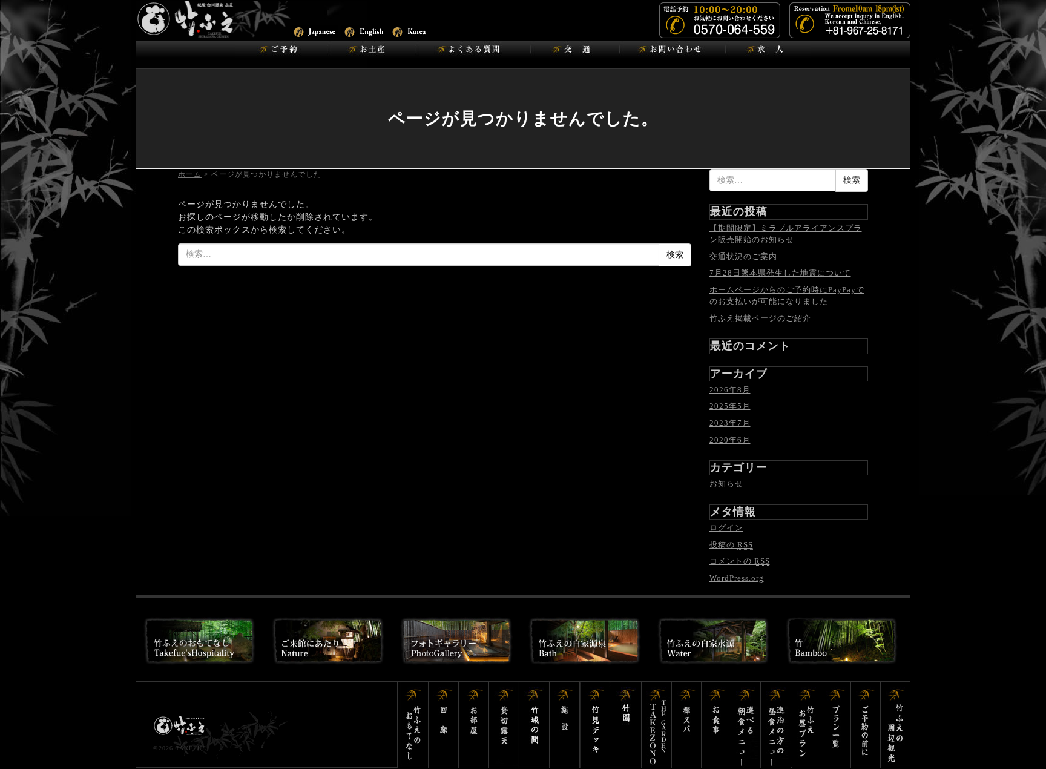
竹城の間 (534, 725)
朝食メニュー (746, 725)
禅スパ (687, 725)
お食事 (716, 725)
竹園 (626, 725)
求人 (768, 49)
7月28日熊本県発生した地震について (780, 272)
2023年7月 (730, 422)
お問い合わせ (672, 49)
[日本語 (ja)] (314, 30)
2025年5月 (730, 406)
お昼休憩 (806, 725)
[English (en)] (365, 30)
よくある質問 (472, 49)
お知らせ (726, 483)
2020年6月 (730, 439)
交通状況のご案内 (743, 256)
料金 (866, 725)
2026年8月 (730, 389)
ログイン (726, 527)
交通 (574, 49)
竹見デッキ (595, 725)
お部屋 (474, 725)
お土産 (371, 49)
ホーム (190, 174)
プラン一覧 (836, 725)
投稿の (731, 544)
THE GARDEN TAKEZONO (657, 725)
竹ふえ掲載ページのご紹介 (760, 318)
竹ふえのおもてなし (413, 725)
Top (1017, 740)
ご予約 (281, 49)
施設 (565, 725)
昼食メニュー (776, 725)
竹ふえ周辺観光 (895, 725)
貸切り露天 (504, 725)
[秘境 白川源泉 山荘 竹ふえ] (217, 18)
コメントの (739, 561)
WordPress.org (736, 578)
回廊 (444, 725)
